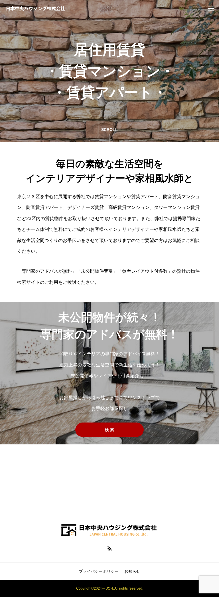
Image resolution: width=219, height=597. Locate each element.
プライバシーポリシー (99, 571)
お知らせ (132, 571)
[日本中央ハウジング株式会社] (109, 530)
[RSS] (109, 548)
